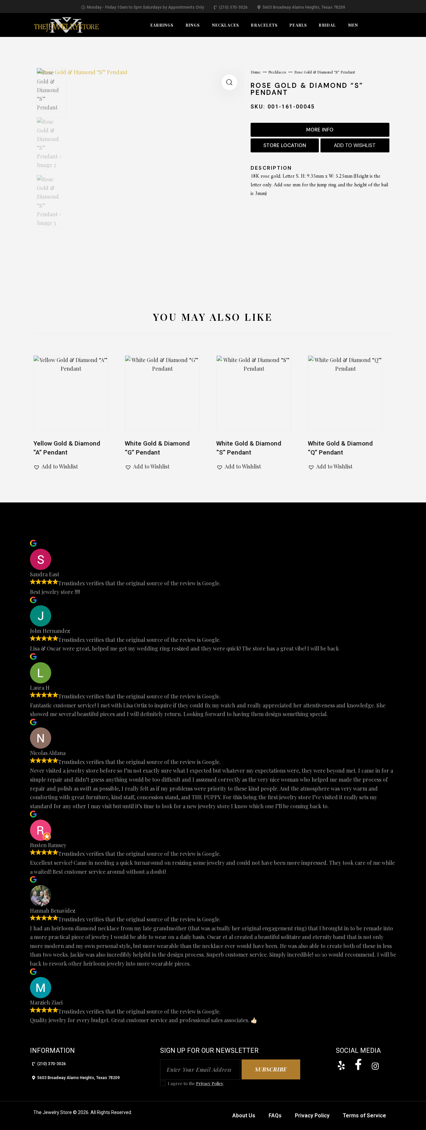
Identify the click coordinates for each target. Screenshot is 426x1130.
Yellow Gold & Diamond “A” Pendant (66, 448)
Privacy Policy (209, 1083)
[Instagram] (375, 1066)
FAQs (275, 1115)
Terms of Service (364, 1115)
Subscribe (271, 1069)
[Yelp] (341, 1065)
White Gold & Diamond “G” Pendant (157, 448)
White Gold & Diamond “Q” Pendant (340, 448)
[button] (229, 82)
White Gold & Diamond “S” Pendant (248, 448)
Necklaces (277, 72)
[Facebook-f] (358, 1064)
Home (256, 72)
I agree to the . (196, 1083)
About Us (243, 1115)
